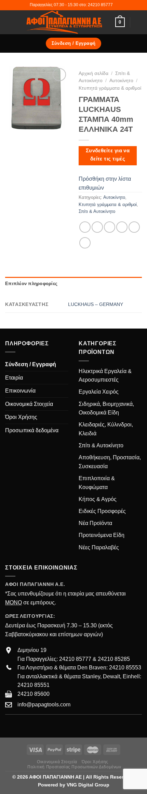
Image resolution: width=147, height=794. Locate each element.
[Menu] (9, 22)
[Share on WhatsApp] (85, 227)
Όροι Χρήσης (21, 417)
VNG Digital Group (88, 784)
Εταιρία (14, 378)
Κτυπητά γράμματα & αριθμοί (110, 88)
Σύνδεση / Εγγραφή (30, 364)
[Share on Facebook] (97, 227)
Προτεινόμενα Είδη (101, 535)
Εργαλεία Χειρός (99, 392)
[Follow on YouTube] (34, 725)
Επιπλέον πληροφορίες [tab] (31, 283)
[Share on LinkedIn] (85, 242)
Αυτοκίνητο (121, 80)
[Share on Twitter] (109, 227)
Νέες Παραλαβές (99, 547)
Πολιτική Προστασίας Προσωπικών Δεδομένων (74, 767)
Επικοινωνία (20, 391)
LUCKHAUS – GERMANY (95, 304)
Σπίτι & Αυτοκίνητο (97, 211)
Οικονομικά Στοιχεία (29, 404)
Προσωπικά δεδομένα (31, 430)
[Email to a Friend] (122, 227)
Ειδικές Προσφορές (102, 511)
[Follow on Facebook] (9, 725)
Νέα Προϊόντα (95, 523)
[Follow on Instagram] (18, 725)
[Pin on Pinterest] (134, 227)
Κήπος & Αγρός (98, 499)
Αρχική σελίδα (93, 73)
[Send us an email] (26, 725)
